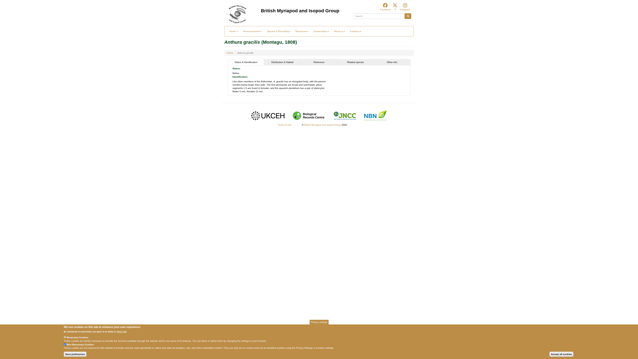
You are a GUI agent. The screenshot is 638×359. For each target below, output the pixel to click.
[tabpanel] (319, 80)
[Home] (236, 14)
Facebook (385, 9)
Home (232, 31)
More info (122, 331)
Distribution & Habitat (282, 62)
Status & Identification (246, 62)
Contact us (355, 31)
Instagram (405, 9)
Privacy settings (319, 322)
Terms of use (284, 124)
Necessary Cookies (77, 337)
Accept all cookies (561, 354)
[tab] (246, 62)
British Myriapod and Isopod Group (300, 10)
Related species (355, 62)
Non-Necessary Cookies (80, 344)
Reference (319, 62)
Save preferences (75, 354)
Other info (392, 62)
